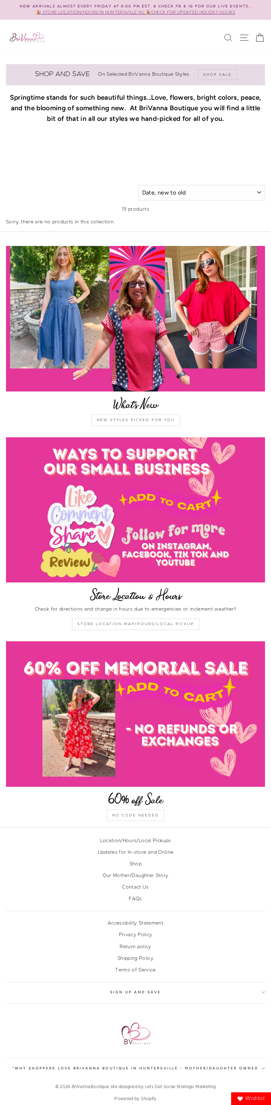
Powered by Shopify (135, 1099)
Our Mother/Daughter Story (136, 875)
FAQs (135, 898)
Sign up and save (135, 992)
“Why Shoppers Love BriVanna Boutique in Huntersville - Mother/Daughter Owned (136, 1068)
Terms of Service (135, 970)
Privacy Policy (135, 934)
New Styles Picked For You (136, 420)
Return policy (135, 946)
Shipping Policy (135, 958)
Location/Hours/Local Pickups (135, 840)
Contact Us (135, 887)
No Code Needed (135, 815)
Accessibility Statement (135, 923)
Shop (135, 864)
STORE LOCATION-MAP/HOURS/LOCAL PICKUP (135, 624)
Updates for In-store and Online (136, 852)
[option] (135, 10)
